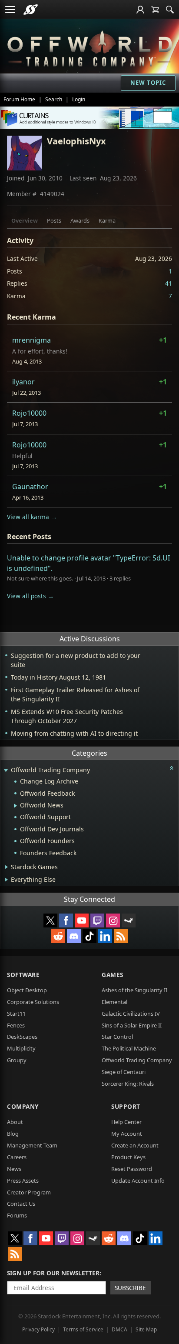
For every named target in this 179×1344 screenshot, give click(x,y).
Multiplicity (21, 1048)
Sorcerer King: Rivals (128, 1083)
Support (125, 1106)
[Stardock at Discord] (74, 936)
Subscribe (130, 1288)
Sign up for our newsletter (53, 1273)
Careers (17, 1157)
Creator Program (29, 1192)
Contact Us (21, 1203)
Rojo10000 (29, 413)
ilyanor (23, 382)
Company (23, 1106)
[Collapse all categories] (171, 768)
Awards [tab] (80, 220)
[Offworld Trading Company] (89, 47)
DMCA (119, 1329)
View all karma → (32, 517)
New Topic (148, 83)
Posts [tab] (54, 220)
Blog (13, 1133)
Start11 (16, 1013)
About (15, 1122)
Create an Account (135, 1145)
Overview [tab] (24, 220)
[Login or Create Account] (140, 9)
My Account (126, 1133)
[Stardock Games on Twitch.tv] (97, 920)
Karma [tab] (107, 220)
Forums (17, 1215)
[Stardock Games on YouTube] (82, 920)
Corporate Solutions (33, 1002)
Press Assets (23, 1180)
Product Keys (128, 1157)
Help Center (126, 1122)
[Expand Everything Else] (6, 879)
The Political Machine (129, 1048)
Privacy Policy (38, 1329)
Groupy (17, 1060)
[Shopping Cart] (155, 9)
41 (168, 283)
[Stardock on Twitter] (50, 920)
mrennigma (31, 340)
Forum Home (19, 99)
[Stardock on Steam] (128, 920)
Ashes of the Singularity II (134, 990)
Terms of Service (83, 1329)
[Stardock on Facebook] (66, 920)
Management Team (32, 1145)
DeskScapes (22, 1037)
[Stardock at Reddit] (58, 936)
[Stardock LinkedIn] (105, 936)
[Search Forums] (169, 9)
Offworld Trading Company (137, 1060)
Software (23, 974)
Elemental (114, 1002)
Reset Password (131, 1169)
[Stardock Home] (30, 9)
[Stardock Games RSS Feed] (121, 936)
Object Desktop (27, 990)
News (14, 1169)
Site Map (146, 1329)
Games (112, 974)
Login (78, 99)
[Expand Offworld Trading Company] (5, 770)
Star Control (117, 1037)
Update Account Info (138, 1180)
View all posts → (30, 596)
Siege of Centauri (124, 1072)
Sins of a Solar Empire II (132, 1025)
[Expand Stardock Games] (6, 867)
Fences (16, 1025)
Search (53, 99)
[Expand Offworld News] (15, 806)
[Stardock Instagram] (113, 920)
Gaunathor (30, 486)
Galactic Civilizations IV (131, 1013)
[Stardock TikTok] (89, 936)
